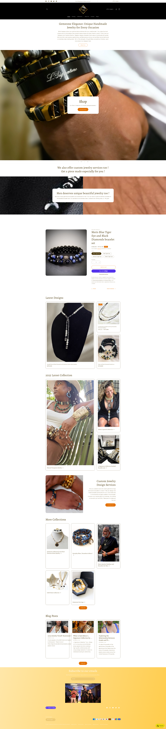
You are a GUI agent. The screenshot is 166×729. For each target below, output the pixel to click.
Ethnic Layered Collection (105, 429)
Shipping (99, 248)
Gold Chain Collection (53, 593)
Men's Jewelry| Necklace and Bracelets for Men (106, 565)
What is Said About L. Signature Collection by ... (82, 637)
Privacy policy (81, 724)
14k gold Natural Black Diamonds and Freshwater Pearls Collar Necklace (62, 364)
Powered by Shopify (66, 724)
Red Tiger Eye (106, 253)
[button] (47, 9)
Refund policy (74, 724)
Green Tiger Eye (109, 256)
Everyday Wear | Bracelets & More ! (83, 553)
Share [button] (94, 288)
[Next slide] (84, 161)
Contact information (104, 724)
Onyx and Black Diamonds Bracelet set (106, 364)
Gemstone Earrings (78, 602)
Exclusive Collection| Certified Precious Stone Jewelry (56, 552)
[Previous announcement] (68, 1)
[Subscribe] (93, 678)
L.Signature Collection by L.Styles (55, 724)
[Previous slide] (78, 161)
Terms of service (88, 724)
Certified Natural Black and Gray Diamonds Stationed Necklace (107, 327)
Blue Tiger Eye (96, 253)
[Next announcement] (97, 1)
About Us (83, 45)
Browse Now (83, 109)
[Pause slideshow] (87, 161)
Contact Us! (110, 504)
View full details (110, 288)
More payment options (103, 274)
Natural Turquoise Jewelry (54, 468)
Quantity (93, 259)
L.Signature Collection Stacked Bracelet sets (107, 467)
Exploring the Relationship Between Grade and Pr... (107, 638)
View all (83, 607)
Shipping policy (96, 724)
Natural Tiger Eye (97, 256)
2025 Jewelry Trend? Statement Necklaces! (63, 636)
